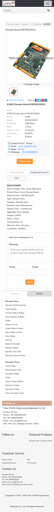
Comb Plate (10, 366)
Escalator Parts (12, 362)
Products (37, 24)
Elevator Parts (12, 301)
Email (35, 267)
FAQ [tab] (16, 178)
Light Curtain (11, 309)
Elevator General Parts (15, 355)
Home (25, 24)
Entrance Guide (12, 385)
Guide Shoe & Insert (14, 328)
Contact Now (24, 161)
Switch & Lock (11, 324)
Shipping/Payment (9, 463)
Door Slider (10, 336)
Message (13, 244)
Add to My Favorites (16, 100)
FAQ (28, 460)
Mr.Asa (21, 149)
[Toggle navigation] (48, 3)
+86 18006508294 (30, 152)
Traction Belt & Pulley (14, 313)
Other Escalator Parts (14, 393)
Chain (8, 377)
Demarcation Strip (13, 370)
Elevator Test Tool (13, 351)
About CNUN (7, 460)
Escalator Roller (12, 374)
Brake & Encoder (12, 344)
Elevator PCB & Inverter (15, 305)
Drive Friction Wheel (14, 381)
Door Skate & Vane (13, 332)
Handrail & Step (12, 389)
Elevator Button (12, 348)
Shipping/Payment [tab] (39, 172)
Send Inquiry (32, 463)
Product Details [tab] (16, 172)
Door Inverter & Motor (15, 317)
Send (29, 282)
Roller (8, 320)
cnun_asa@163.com (27, 146)
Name (12, 267)
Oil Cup (8, 340)
